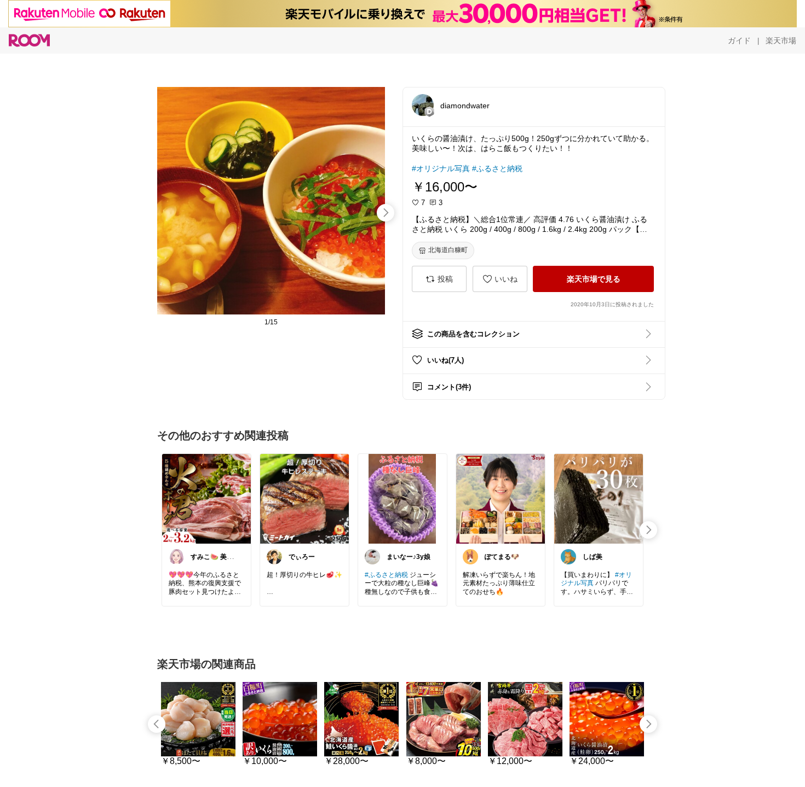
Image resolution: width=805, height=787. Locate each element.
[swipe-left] (156, 724)
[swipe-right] (385, 212)
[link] (206, 498)
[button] (423, 105)
